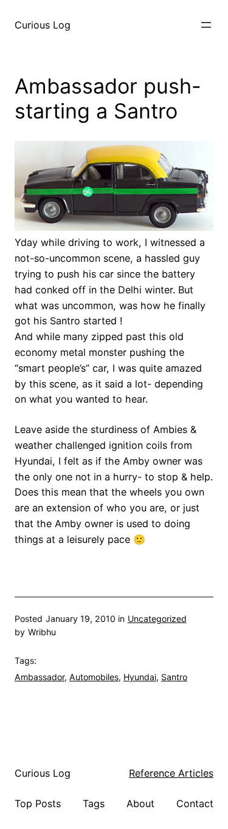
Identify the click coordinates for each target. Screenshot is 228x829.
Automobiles (94, 677)
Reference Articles (171, 773)
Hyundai (139, 677)
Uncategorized (157, 618)
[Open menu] (206, 25)
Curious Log (43, 25)
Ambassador (39, 677)
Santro (174, 677)
